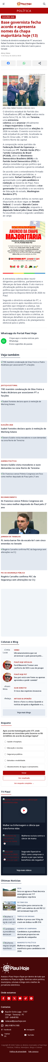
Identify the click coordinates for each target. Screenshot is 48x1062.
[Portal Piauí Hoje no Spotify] (31, 998)
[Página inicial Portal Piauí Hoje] (24, 4)
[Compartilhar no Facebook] (8, 63)
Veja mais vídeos (24, 870)
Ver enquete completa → (24, 783)
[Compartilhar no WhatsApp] (24, 63)
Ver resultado (24, 778)
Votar (24, 773)
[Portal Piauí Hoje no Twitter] (14, 998)
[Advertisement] (24, 613)
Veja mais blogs (24, 712)
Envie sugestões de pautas (20, 344)
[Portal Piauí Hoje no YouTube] (20, 998)
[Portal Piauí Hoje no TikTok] (25, 998)
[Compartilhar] (39, 63)
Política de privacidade (18, 1051)
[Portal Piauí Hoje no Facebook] (3, 998)
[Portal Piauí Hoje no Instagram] (9, 998)
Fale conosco (33, 1051)
